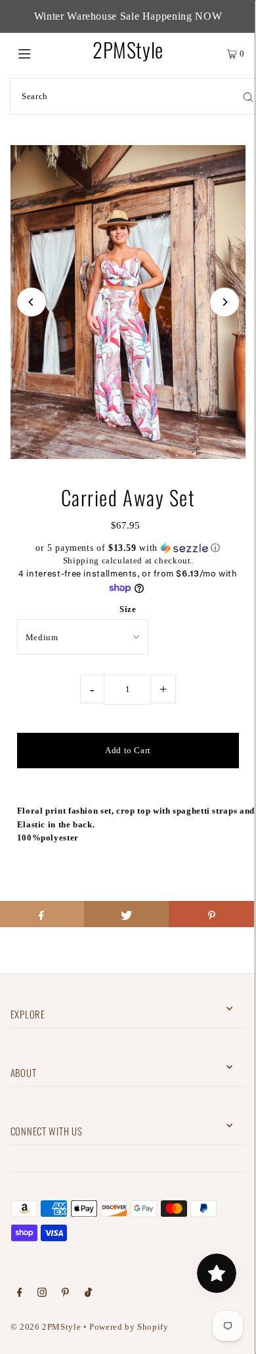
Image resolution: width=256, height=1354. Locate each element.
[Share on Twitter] (126, 914)
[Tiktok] (88, 1294)
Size (128, 609)
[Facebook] (19, 1294)
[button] (128, 548)
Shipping (81, 560)
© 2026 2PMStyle (46, 1327)
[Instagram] (42, 1294)
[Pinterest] (65, 1294)
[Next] (224, 302)
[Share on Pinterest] (211, 914)
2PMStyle (128, 49)
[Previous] (31, 302)
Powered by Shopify (128, 1327)
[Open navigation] (40, 52)
